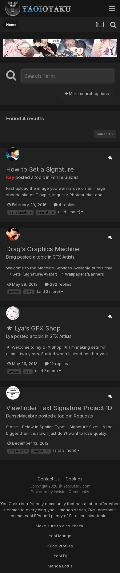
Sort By (104, 134)
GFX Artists (63, 257)
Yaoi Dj (60, 555)
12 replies (58, 363)
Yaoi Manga (60, 535)
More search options (88, 93)
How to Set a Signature (40, 169)
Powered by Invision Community (60, 491)
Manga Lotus (60, 565)
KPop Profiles (60, 545)
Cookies (74, 478)
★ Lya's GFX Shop (33, 328)
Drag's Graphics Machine (43, 249)
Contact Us (49, 478)
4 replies (66, 204)
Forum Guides (64, 177)
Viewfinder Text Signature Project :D (59, 408)
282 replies (60, 284)
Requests (83, 415)
